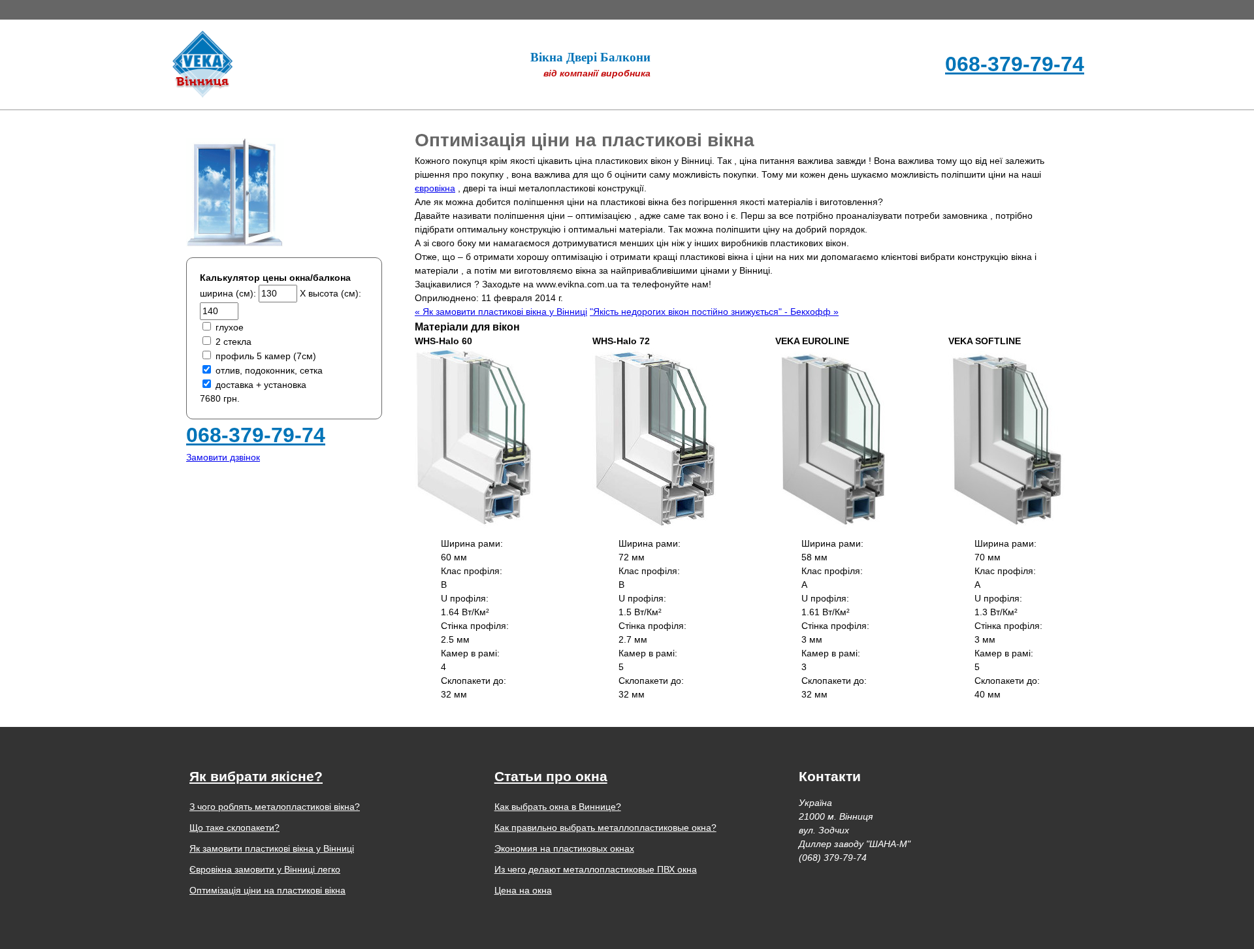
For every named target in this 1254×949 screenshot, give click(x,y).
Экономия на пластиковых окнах (564, 848)
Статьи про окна (550, 776)
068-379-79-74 (1014, 64)
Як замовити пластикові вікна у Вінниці (271, 848)
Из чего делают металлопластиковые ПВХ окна (595, 869)
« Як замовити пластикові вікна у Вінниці (501, 311)
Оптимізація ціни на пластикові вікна (584, 140)
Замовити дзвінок (223, 457)
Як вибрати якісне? (256, 776)
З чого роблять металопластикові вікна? (274, 806)
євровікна (435, 188)
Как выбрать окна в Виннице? (557, 806)
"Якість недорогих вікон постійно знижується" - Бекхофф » (714, 311)
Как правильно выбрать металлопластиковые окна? (605, 827)
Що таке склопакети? (234, 827)
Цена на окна (523, 890)
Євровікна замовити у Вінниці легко (264, 869)
